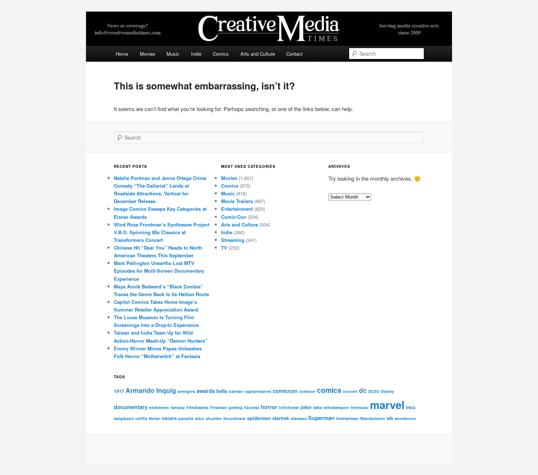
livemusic (360, 407)
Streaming (232, 239)
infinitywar (289, 407)
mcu (410, 407)
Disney (387, 391)
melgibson (124, 418)
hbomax (251, 407)
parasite (186, 418)
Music (173, 53)
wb (389, 418)
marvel (387, 404)
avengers (186, 391)
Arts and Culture (257, 53)
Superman (321, 418)
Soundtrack (234, 418)
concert (350, 391)
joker (306, 407)
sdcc (199, 418)
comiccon (285, 391)
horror (269, 407)
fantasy (178, 407)
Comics (221, 53)
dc (363, 390)
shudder (214, 418)
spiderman (259, 418)
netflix (141, 418)
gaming (235, 407)
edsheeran (159, 407)
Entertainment (237, 208)
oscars (169, 418)
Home (122, 53)
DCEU (374, 391)
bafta (221, 390)
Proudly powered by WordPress (269, 449)
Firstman (218, 407)
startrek (280, 418)
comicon (307, 391)
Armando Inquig (151, 390)
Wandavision (372, 418)
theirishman (347, 418)
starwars (299, 418)
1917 (119, 390)
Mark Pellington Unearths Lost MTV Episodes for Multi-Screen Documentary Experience (159, 270)
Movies (147, 53)
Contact (294, 53)
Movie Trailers (237, 201)
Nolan (154, 418)
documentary (130, 407)
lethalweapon (336, 407)
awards (206, 391)
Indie (196, 53)
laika (317, 407)
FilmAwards (197, 407)
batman (236, 391)
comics (329, 390)
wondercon (405, 418)
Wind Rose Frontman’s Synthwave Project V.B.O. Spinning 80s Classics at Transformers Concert (161, 232)
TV (224, 247)
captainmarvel (257, 391)
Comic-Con (233, 216)
